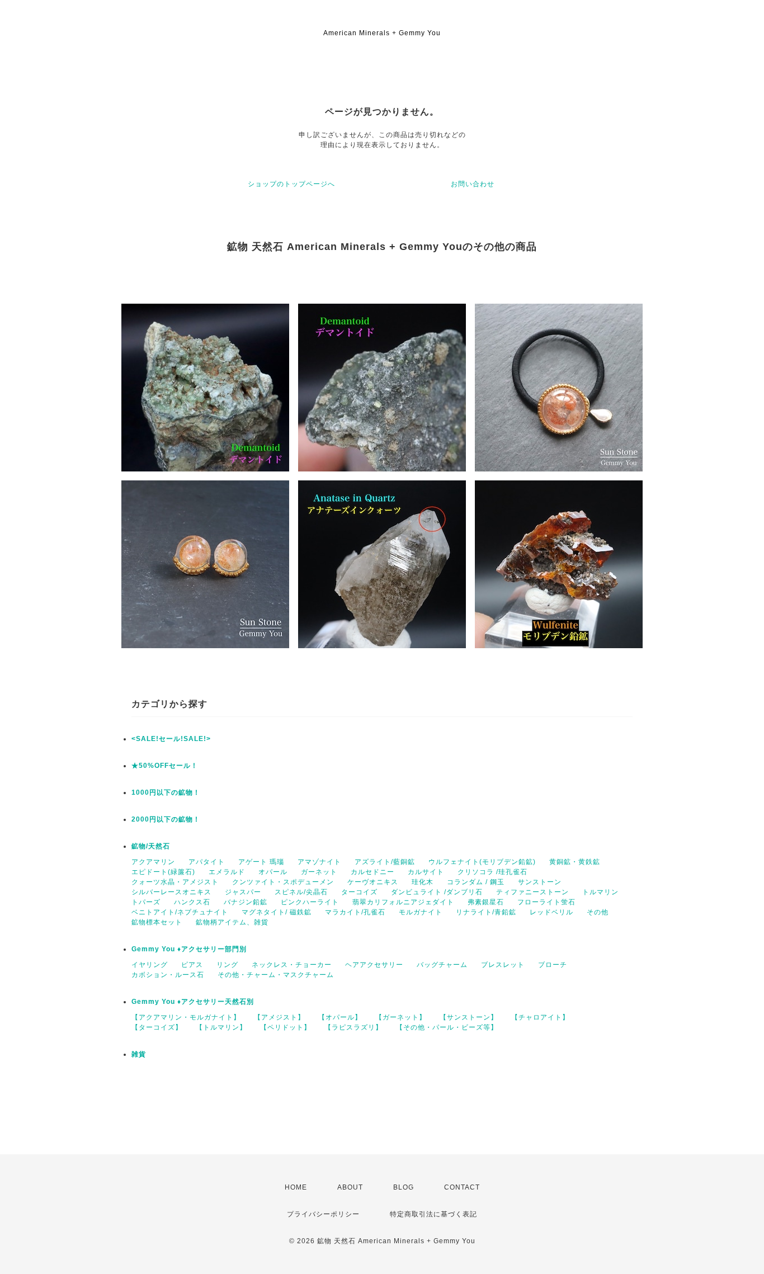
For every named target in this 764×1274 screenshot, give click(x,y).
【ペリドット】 (285, 1027)
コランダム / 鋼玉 (475, 882)
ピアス (192, 965)
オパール (272, 872)
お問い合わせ (472, 184)
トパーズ (146, 902)
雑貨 (138, 1054)
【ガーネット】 (400, 1017)
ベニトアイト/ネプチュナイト (179, 912)
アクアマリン (153, 862)
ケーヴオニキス (372, 882)
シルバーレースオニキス (171, 892)
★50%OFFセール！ (164, 766)
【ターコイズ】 (156, 1027)
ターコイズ (359, 892)
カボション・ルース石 (167, 975)
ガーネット (319, 872)
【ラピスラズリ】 (353, 1027)
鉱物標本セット (156, 922)
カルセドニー (372, 872)
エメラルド (227, 872)
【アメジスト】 (279, 1017)
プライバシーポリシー (323, 1214)
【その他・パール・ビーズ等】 (447, 1027)
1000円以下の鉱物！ (165, 792)
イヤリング (149, 965)
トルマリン (600, 892)
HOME (296, 1187)
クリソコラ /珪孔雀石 (492, 872)
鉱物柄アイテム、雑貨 (232, 922)
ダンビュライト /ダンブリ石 (437, 892)
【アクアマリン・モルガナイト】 (185, 1017)
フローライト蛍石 (546, 902)
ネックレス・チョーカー (292, 965)
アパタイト (206, 862)
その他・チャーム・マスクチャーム (276, 975)
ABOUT (350, 1187)
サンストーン (540, 882)
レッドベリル (551, 912)
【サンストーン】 (469, 1017)
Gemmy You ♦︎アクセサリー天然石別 (192, 1002)
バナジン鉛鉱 (245, 902)
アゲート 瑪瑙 (261, 862)
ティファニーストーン (532, 892)
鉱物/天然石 (150, 846)
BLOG (403, 1187)
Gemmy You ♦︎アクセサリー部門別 (189, 949)
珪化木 (422, 882)
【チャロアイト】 (540, 1017)
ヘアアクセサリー (374, 965)
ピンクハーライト (310, 902)
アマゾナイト (319, 862)
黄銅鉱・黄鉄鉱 (574, 862)
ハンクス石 (192, 902)
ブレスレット (503, 965)
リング (227, 965)
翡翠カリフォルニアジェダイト (403, 902)
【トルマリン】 (221, 1027)
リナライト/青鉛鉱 (486, 912)
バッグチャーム (442, 965)
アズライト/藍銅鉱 (385, 862)
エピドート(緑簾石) (163, 872)
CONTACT (462, 1187)
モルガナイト (420, 912)
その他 (598, 912)
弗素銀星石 (486, 902)
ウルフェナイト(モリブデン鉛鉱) (482, 862)
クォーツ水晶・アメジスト (175, 882)
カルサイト (426, 872)
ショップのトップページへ (291, 184)
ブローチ (552, 965)
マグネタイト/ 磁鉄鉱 (277, 912)
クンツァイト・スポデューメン (283, 882)
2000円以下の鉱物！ (165, 819)
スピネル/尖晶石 (301, 892)
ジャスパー (243, 892)
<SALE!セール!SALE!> (171, 739)
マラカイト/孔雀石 (355, 912)
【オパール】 (340, 1017)
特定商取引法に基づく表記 (433, 1214)
